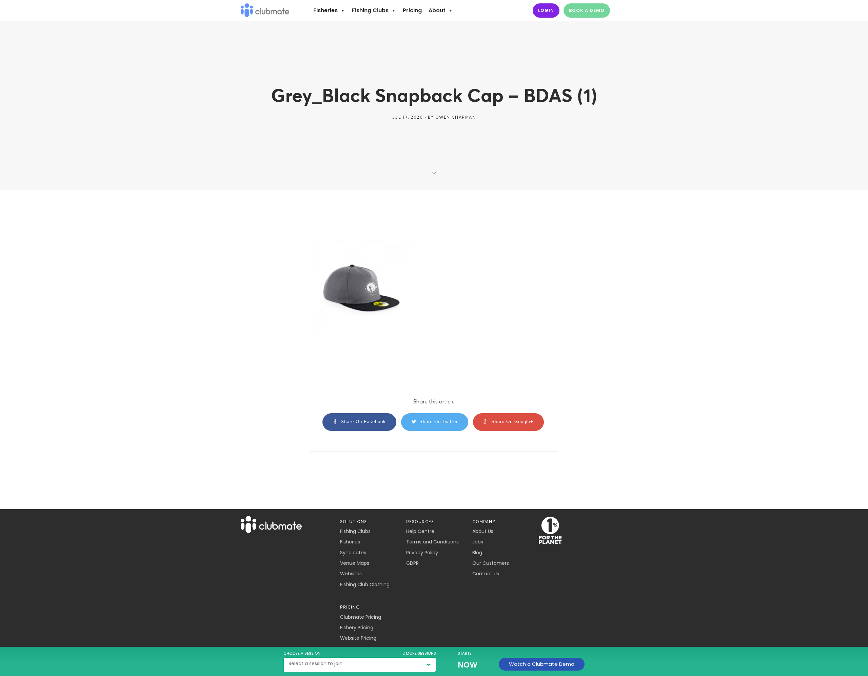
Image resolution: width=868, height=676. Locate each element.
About (437, 10)
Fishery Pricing (356, 627)
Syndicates (353, 552)
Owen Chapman (455, 117)
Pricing (412, 10)
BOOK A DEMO (587, 10)
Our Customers (490, 563)
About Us (482, 531)
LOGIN (546, 10)
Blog (477, 552)
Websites (351, 573)
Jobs (477, 541)
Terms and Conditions (432, 541)
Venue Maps (354, 563)
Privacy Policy (422, 552)
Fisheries (325, 10)
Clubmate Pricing (360, 617)
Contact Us (485, 573)
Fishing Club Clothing (365, 584)
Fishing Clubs (370, 10)
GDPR (412, 563)
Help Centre (420, 531)
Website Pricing (358, 638)
